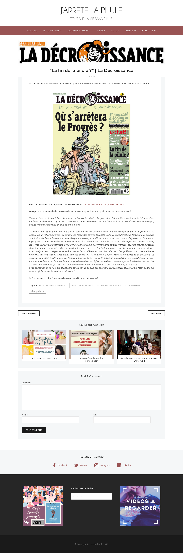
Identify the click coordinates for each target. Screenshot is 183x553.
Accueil (32, 30)
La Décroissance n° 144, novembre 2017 (104, 204)
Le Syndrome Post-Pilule (44, 358)
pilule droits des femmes (109, 285)
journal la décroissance (82, 285)
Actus (115, 30)
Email (95, 415)
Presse (91, 76)
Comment (26, 383)
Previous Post (29, 313)
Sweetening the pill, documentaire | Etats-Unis (139, 359)
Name (25, 415)
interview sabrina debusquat (53, 285)
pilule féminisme (133, 285)
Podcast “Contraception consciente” (91, 359)
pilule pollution (37, 291)
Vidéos (101, 30)
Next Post (156, 313)
